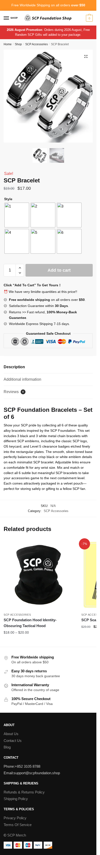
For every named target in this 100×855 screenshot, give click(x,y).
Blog (7, 747)
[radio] (17, 215)
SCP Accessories (36, 44)
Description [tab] (14, 367)
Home (8, 44)
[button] (86, 56)
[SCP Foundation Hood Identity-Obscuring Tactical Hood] (39, 575)
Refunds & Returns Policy (24, 792)
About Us (11, 734)
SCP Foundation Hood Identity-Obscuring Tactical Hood (30, 623)
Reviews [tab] (14, 392)
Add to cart (59, 270)
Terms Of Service (18, 825)
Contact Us (13, 740)
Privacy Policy (15, 818)
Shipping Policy (16, 799)
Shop (18, 44)
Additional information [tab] (22, 379)
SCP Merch (16, 835)
